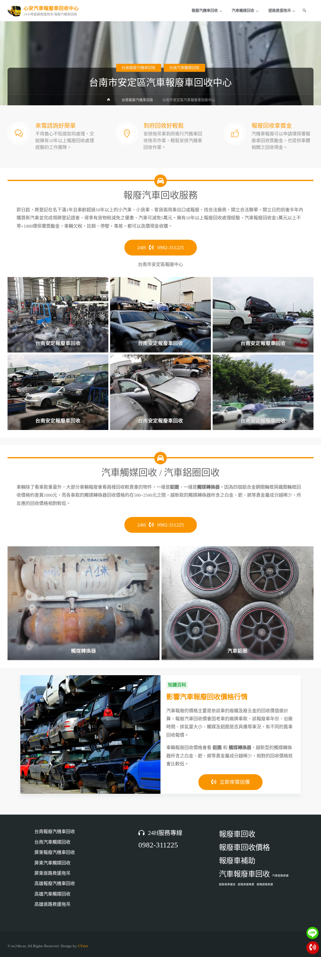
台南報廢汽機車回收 (138, 68)
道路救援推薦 (246, 884)
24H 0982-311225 (160, 247)
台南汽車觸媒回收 (184, 68)
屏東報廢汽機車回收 (54, 852)
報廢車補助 (237, 861)
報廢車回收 (237, 834)
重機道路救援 (265, 884)
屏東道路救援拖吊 (52, 873)
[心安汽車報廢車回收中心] (14, 11)
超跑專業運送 (227, 884)
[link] (305, 11)
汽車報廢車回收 (244, 874)
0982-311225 (158, 845)
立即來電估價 (234, 782)
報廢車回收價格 (244, 847)
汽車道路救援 (280, 875)
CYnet (83, 946)
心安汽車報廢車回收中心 (51, 8)
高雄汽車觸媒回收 (52, 894)
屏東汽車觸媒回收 (52, 862)
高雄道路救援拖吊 (52, 904)
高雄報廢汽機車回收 (54, 883)
